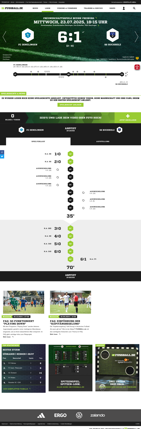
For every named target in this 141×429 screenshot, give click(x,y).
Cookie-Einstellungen (66, 423)
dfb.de (12, 2)
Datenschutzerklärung (16, 423)
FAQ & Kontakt (53, 2)
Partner (45, 2)
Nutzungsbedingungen (29, 423)
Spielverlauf (38, 141)
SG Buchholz (112, 44)
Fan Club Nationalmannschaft (34, 2)
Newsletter (62, 2)
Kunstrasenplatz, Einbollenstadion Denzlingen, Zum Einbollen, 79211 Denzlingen (69, 25)
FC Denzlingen (27, 44)
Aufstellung (102, 141)
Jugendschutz (41, 423)
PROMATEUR (5, 2)
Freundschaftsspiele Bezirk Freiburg (68, 18)
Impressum (5, 423)
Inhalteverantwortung (52, 423)
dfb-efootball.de (20, 2)
